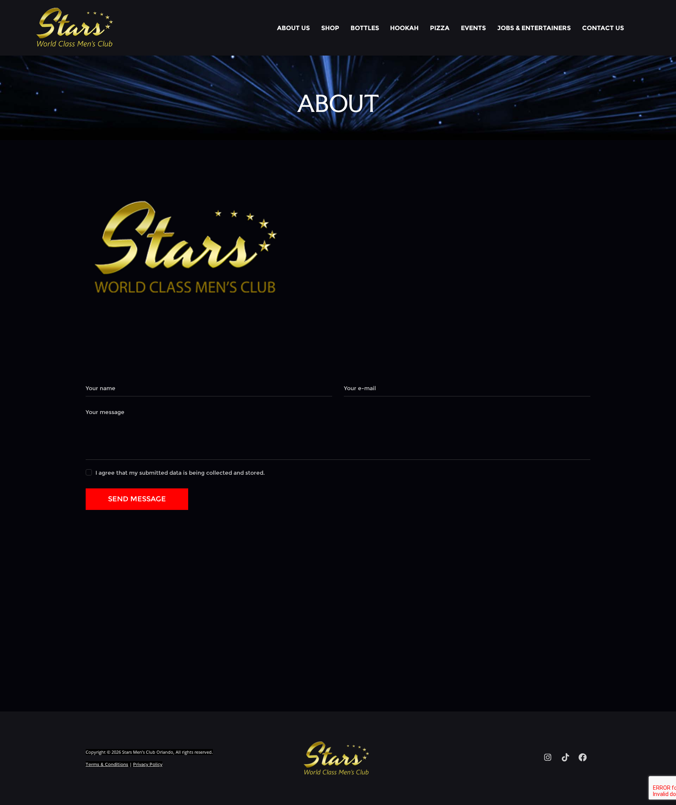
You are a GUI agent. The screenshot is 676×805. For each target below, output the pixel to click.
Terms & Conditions (107, 764)
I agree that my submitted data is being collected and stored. (180, 472)
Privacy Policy (147, 764)
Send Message (137, 499)
